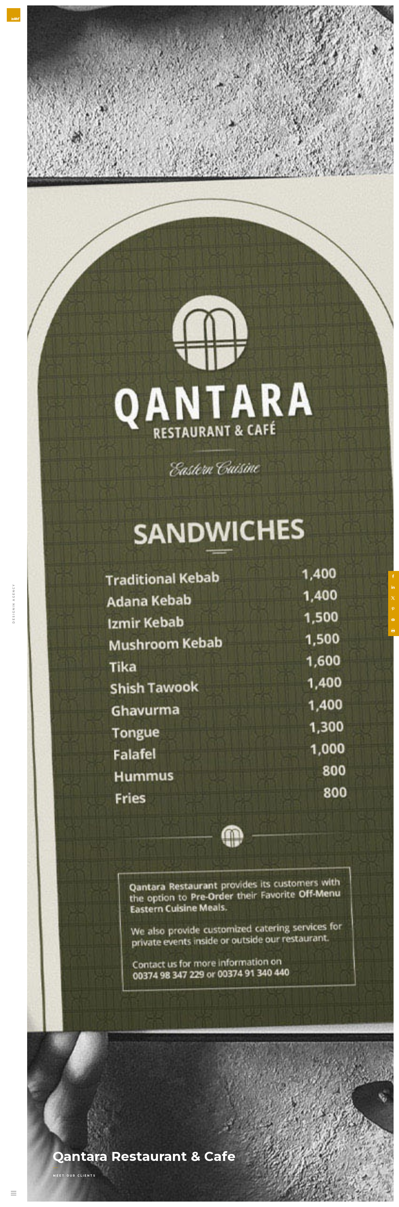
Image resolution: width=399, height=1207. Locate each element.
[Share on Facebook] (393, 576)
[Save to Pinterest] (393, 609)
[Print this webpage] (393, 630)
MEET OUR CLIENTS (74, 1175)
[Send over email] (393, 619)
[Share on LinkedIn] (393, 587)
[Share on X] (393, 598)
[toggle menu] (13, 1193)
